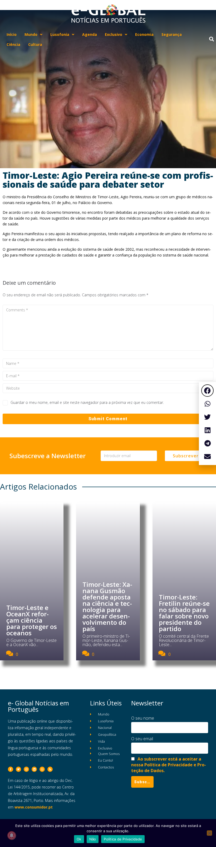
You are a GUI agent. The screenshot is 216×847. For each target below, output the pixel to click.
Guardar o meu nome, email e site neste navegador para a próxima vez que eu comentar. (87, 402)
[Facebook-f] (10, 769)
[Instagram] (26, 769)
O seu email (142, 739)
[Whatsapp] (42, 769)
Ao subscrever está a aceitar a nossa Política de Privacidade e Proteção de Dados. (168, 764)
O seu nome (142, 718)
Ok (79, 839)
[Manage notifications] (11, 835)
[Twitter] (18, 769)
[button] (207, 390)
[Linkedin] (34, 769)
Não (92, 839)
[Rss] (50, 769)
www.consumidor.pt (33, 807)
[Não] (209, 833)
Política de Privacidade (123, 839)
